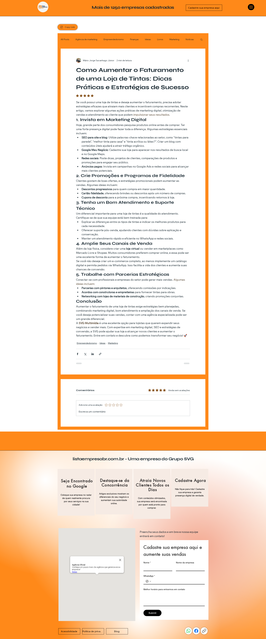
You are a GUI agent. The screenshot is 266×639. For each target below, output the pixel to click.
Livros (160, 33)
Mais (187, 33)
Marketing (174, 33)
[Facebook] (196, 621)
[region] (76, 482)
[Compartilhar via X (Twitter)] (85, 347)
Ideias (148, 33)
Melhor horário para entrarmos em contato (164, 579)
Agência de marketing (86, 33)
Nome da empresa (185, 552)
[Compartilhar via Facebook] (77, 347)
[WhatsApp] (188, 621)
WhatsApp (149, 566)
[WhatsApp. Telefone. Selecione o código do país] (148, 571)
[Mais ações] (188, 54)
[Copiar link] (204, 621)
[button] (201, 33)
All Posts (65, 33)
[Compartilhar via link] (100, 347)
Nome (147, 552)
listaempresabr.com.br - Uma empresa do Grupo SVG (133, 449)
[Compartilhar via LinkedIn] (92, 347)
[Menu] (251, 7)
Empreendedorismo (113, 33)
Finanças (134, 33)
